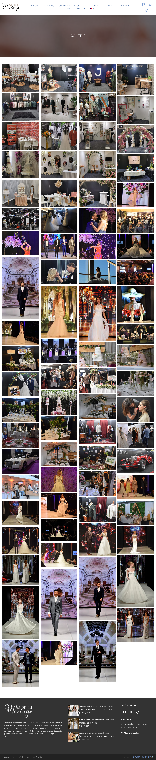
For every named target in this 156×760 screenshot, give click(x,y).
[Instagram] (150, 4)
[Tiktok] (147, 10)
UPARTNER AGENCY (142, 757)
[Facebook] (143, 4)
